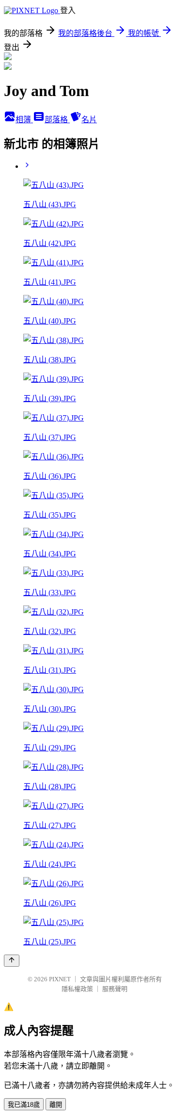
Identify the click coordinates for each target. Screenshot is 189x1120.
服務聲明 (114, 988)
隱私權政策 (77, 988)
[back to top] (11, 961)
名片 (89, 119)
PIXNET (60, 979)
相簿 (24, 119)
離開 (55, 1104)
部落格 (57, 119)
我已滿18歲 (24, 1104)
